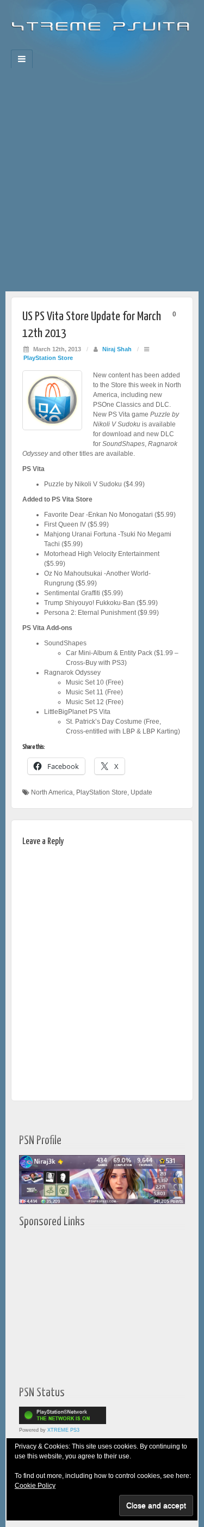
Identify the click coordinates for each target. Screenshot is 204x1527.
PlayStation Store (48, 358)
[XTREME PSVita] (102, 22)
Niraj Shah (117, 349)
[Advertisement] (102, 184)
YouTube (124, 46)
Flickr (80, 46)
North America (52, 792)
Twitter (109, 46)
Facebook (65, 46)
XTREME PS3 (63, 1430)
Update (141, 792)
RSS (139, 46)
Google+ (95, 46)
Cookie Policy (35, 1485)
